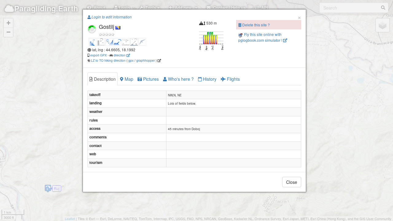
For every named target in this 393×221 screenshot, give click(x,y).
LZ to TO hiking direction (108, 60)
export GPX (98, 55)
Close (291, 182)
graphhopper (145, 60)
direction (120, 55)
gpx (131, 60)
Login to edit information (111, 16)
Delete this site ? (255, 24)
